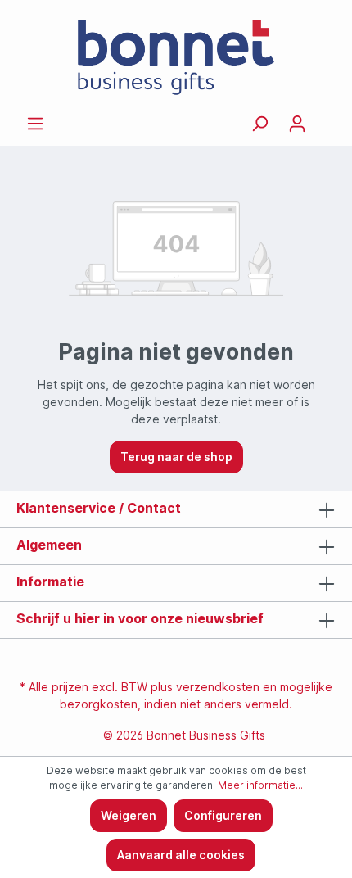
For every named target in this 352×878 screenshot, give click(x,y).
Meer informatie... (260, 785)
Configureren (223, 815)
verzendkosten (217, 687)
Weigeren (128, 815)
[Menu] (35, 123)
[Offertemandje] (326, 118)
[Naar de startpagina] (176, 57)
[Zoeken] (259, 123)
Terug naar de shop (176, 457)
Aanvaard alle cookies (181, 855)
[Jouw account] (297, 123)
